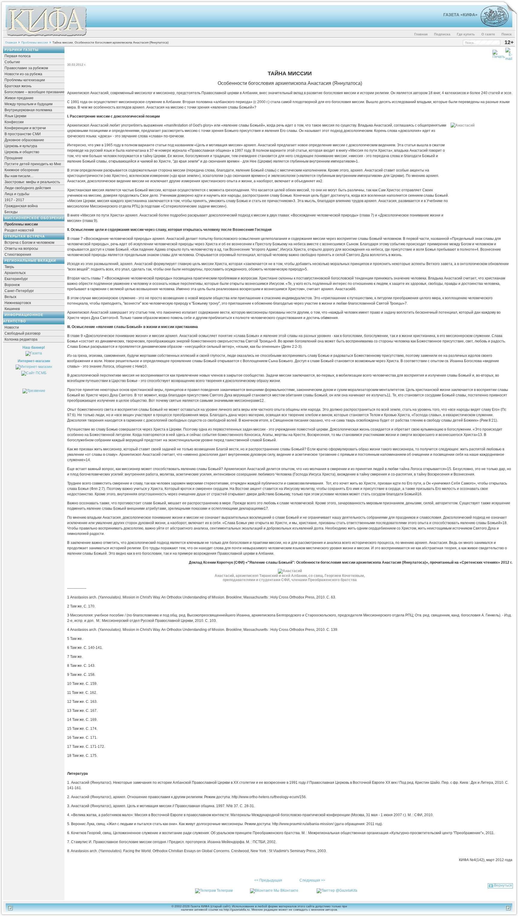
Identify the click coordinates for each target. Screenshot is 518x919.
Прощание (13, 158)
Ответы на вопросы (21, 248)
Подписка (442, 34)
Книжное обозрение (21, 170)
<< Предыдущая (268, 880)
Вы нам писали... (18, 176)
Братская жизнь (17, 86)
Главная (420, 34)
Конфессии (14, 122)
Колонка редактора (20, 339)
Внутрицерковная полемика (28, 110)
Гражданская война (21, 206)
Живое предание (19, 98)
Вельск (10, 297)
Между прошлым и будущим (28, 104)
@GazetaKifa (346, 890)
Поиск (507, 34)
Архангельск (14, 273)
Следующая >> (312, 880)
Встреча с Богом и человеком (29, 242)
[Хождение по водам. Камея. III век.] (492, 25)
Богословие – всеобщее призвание (34, 92)
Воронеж (12, 285)
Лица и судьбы (16, 194)
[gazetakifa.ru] (46, 36)
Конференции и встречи (25, 128)
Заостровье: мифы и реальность (32, 182)
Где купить (466, 34)
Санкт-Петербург (19, 291)
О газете (488, 34)
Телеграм (225, 890)
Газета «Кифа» (460, 14)
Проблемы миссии (34, 42)
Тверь (9, 267)
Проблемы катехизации (24, 80)
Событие (12, 62)
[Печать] (499, 53)
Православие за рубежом (26, 68)
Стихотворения (17, 254)
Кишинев (12, 309)
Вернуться (503, 885)
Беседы (11, 212)
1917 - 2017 (14, 200)
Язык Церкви (15, 116)
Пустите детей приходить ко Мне (32, 164)
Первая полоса (17, 56)
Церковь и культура (20, 146)
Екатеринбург (16, 279)
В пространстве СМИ (22, 134)
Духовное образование (24, 140)
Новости (11, 327)
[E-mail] (508, 53)
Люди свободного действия (27, 188)
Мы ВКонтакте (286, 890)
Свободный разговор (22, 333)
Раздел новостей (19, 230)
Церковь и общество (21, 152)
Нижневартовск (17, 303)
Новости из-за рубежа (23, 74)
